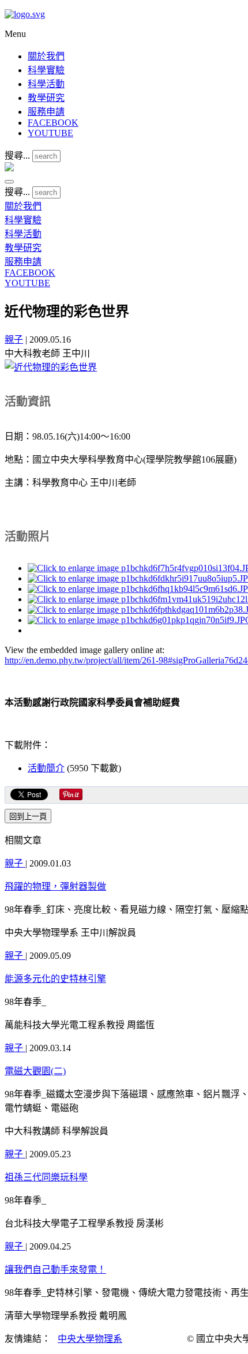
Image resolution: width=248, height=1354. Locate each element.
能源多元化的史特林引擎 (55, 979)
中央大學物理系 (90, 1339)
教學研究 (46, 98)
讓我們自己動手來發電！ (55, 1269)
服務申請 (46, 112)
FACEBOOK (53, 122)
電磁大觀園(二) (35, 1071)
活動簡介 (46, 768)
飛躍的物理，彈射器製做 (55, 886)
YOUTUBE (50, 133)
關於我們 (46, 56)
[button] (9, 181)
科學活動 (46, 84)
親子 (14, 339)
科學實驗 (46, 70)
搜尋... (17, 155)
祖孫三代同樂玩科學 (46, 1177)
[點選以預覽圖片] (51, 367)
